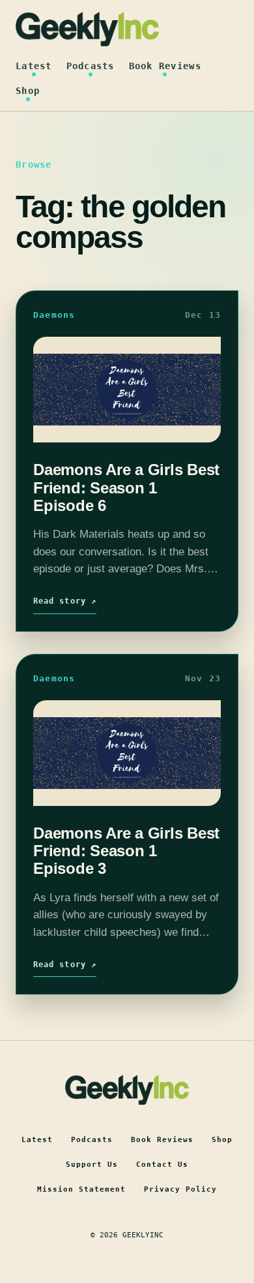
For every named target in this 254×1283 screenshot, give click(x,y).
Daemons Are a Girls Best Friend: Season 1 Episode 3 (126, 851)
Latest (34, 66)
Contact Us (162, 1164)
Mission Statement (81, 1189)
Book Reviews (165, 66)
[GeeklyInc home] (87, 29)
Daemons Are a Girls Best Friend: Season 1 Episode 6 (126, 487)
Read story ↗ (64, 601)
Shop (28, 90)
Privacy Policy (180, 1189)
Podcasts (90, 66)
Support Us (92, 1164)
